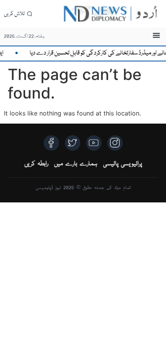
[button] (156, 35)
